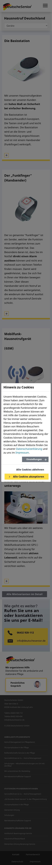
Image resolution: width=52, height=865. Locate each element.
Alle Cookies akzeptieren (28, 476)
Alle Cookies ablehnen (30, 469)
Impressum (22, 452)
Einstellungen (34, 459)
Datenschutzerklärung (29, 448)
